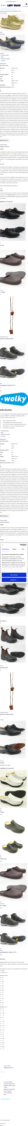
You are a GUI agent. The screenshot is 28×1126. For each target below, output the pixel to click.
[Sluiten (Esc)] (4, 1123)
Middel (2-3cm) (8, 416)
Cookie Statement (8, 1093)
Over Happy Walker (8, 1082)
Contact (5, 1087)
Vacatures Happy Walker (9, 1084)
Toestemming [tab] (5, 549)
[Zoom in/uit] (0, 1123)
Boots (6, 11)
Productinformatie (5, 55)
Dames (3, 11)
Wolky (16, 11)
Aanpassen (13, 579)
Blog (5, 1095)
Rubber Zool (15, 416)
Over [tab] (23, 549)
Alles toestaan (14, 575)
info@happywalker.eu (12, 195)
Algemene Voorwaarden (9, 1089)
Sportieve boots (11, 11)
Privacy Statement (8, 1091)
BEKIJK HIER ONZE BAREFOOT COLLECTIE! (8, 9)
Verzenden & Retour (5, 59)
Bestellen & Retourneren (9, 1086)
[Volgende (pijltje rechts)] (2, 1125)
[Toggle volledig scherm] (2, 1123)
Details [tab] (14, 549)
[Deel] (3, 1123)
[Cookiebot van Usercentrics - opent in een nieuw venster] (20, 545)
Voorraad (3, 61)
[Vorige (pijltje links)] (0, 1125)
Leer (1, 416)
